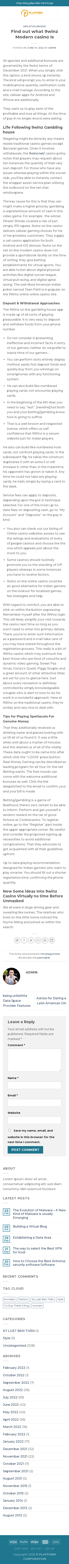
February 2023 (14, 1368)
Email (13, 1095)
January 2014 (13, 1500)
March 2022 (12, 1427)
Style (6, 1338)
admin (52, 47)
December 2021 (15, 1449)
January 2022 (13, 1441)
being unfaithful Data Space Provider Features (17, 1000)
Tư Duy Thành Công (16, 1305)
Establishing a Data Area (32, 1237)
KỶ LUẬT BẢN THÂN (19, 1331)
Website (14, 1113)
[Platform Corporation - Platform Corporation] (32, 13)
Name (13, 1078)
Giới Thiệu (21, 1548)
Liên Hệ (49, 1548)
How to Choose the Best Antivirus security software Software (39, 1263)
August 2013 (12, 1515)
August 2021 (12, 1478)
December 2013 (15, 1508)
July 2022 (10, 1397)
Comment (16, 1045)
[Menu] (5, 13)
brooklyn (9, 1299)
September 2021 (15, 1471)
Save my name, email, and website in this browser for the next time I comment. (31, 1136)
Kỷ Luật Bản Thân (43, 1299)
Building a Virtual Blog (30, 1226)
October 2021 (13, 1464)
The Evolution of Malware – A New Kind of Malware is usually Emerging (39, 1213)
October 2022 (14, 1375)
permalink (43, 957)
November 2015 (15, 1486)
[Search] (54, 13)
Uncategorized (34, 26)
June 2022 (11, 1404)
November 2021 (15, 1456)
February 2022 (14, 1434)
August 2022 (13, 1390)
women (37, 1305)
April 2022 (11, 1419)
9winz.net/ (37, 153)
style (60, 1299)
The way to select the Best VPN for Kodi (37, 1250)
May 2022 (10, 1412)
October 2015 (13, 1493)
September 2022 (16, 1382)
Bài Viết (36, 1548)
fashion (23, 1299)
